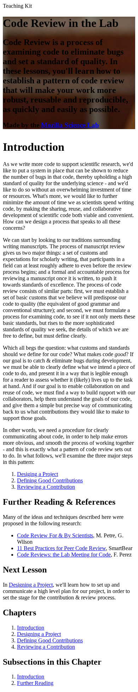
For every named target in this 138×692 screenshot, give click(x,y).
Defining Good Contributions (50, 480)
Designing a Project (31, 585)
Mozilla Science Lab (70, 125)
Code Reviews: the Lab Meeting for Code (64, 555)
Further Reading (35, 683)
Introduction (30, 628)
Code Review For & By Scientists (55, 535)
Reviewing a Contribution (46, 487)
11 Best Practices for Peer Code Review (61, 548)
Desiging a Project (37, 474)
